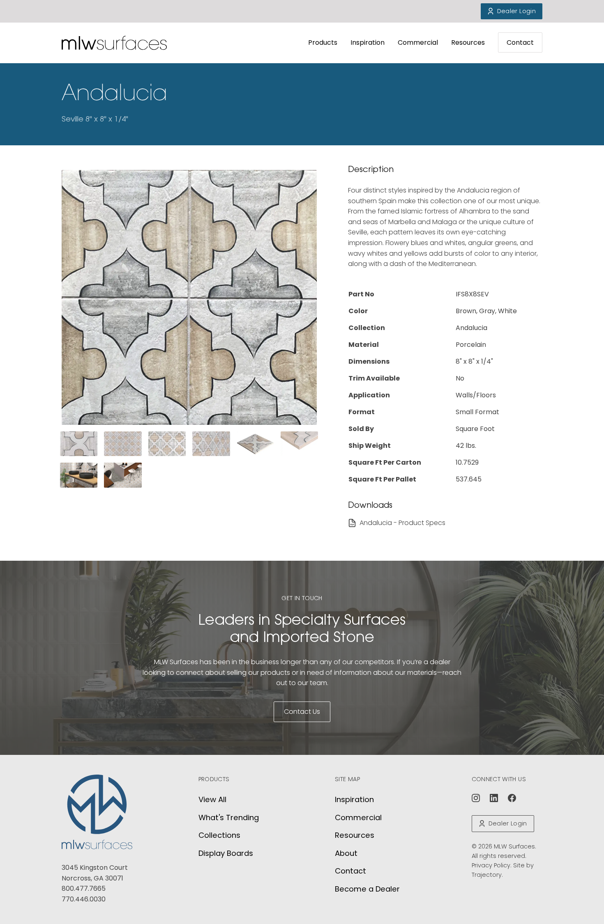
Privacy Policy (491, 865)
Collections (219, 835)
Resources (468, 42)
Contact (520, 42)
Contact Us (302, 711)
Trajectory (487, 875)
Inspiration (367, 42)
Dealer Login (516, 11)
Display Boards (225, 853)
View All (212, 799)
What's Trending (228, 817)
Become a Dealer (367, 889)
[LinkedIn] (494, 798)
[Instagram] (476, 798)
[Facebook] (512, 798)
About (346, 853)
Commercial (418, 42)
